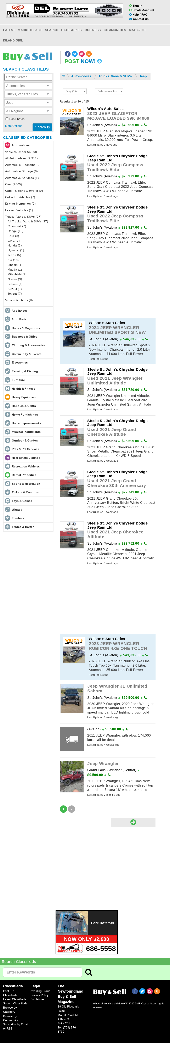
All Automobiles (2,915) (21, 158)
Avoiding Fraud (40, 991)
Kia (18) (13, 260)
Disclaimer (37, 999)
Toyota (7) (15, 293)
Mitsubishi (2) (17, 274)
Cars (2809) (13, 184)
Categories (71, 30)
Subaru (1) (15, 284)
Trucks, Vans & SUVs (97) (23, 216)
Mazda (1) (15, 269)
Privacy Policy (39, 995)
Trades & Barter (23, 526)
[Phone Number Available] (145, 125)
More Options (13, 125)
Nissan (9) (15, 279)
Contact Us (140, 19)
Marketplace (30, 30)
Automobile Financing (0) (23, 164)
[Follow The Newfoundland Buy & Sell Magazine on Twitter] (75, 54)
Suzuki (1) (15, 288)
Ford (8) (13, 236)
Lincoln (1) (15, 264)
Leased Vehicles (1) (19, 210)
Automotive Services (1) (22, 177)
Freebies (18, 518)
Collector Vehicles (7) (20, 197)
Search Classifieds (15, 1003)
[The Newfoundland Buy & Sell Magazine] (109, 991)
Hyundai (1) (16, 250)
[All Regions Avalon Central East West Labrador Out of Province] (28, 111)
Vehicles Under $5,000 (21, 152)
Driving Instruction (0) (20, 203)
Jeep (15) (14, 255)
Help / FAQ (139, 14)
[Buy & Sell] (27, 55)
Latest (9, 30)
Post (80, 61)
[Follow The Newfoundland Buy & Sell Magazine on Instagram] (82, 54)
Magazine (137, 30)
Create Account (143, 10)
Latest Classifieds (14, 999)
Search (51, 30)
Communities (115, 30)
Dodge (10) (16, 231)
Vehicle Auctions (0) (19, 300)
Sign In (137, 5)
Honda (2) (15, 245)
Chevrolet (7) (17, 226)
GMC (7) (14, 240)
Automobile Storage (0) (21, 171)
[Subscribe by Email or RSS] (89, 54)
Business (93, 30)
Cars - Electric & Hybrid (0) (24, 190)
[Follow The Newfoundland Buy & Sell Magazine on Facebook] (68, 54)
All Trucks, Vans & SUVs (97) (28, 221)
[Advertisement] (107, 286)
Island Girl (13, 40)
